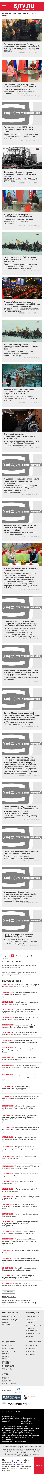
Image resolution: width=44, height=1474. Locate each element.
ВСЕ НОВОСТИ (8, 1292)
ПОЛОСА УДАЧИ (8, 1366)
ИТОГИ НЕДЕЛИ (32, 1320)
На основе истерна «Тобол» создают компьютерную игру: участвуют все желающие (20, 259)
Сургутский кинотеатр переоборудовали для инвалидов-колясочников (19, 436)
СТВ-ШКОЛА (7, 1369)
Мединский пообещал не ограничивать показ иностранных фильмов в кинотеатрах (21, 481)
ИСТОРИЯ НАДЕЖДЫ (6, 1357)
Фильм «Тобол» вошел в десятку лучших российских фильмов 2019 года (22, 303)
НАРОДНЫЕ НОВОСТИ (6, 1362)
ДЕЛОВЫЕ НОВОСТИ (11, 961)
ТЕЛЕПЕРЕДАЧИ (32, 1313)
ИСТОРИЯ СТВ (31, 1345)
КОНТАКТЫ (30, 1354)
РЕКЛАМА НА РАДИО (10, 1320)
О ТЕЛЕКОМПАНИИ (33, 1341)
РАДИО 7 (5, 1378)
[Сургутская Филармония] (19, 1390)
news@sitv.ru (26, 1422)
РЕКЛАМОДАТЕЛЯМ (10, 1313)
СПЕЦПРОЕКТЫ (8, 1341)
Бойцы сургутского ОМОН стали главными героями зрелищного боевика (18, 129)
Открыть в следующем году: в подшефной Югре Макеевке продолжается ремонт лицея (19, 1206)
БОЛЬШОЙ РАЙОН (33, 1333)
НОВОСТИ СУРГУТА (33, 1317)
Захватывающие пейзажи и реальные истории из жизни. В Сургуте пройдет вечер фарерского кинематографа (21, 672)
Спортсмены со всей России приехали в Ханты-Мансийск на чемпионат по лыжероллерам (19, 1241)
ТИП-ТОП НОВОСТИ (33, 1326)
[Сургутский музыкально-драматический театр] (19, 1404)
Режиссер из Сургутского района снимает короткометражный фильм (20, 86)
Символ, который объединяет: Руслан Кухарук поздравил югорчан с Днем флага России (20, 1050)
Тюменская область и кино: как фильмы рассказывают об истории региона (20, 174)
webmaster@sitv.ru (28, 1418)
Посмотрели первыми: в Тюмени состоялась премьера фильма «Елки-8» (22, 45)
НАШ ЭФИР (6, 1381)
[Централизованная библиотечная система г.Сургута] (12, 1397)
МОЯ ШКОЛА (7, 1345)
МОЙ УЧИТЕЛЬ (8, 1348)
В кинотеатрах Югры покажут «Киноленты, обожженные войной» (20, 893)
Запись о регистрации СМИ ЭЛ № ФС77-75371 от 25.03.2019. (25, 1447)
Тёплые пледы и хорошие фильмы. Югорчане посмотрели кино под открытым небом (20, 528)
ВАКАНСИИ (30, 1351)
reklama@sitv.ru (27, 1420)
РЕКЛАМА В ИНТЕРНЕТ (6, 1324)
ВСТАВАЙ (29, 1323)
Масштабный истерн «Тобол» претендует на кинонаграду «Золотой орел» (21, 347)
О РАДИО (6, 1374)
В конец (6, 959)
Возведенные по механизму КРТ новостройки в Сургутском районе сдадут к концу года (19, 1077)
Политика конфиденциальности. (14, 1441)
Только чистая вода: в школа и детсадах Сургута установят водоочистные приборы (19, 1118)
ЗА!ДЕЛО (29, 1336)
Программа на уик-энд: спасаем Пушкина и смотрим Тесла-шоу (18, 936)
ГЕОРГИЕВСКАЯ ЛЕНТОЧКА (8, 1352)
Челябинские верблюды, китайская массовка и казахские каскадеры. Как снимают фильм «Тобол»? (21, 809)
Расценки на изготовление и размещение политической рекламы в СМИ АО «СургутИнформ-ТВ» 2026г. (20, 1303)
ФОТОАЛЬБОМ (31, 1348)
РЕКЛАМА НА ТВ (8, 1317)
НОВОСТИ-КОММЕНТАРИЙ (32, 1329)
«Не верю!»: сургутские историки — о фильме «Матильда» (21, 569)
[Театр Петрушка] (5, 1404)
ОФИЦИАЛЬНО (9, 1297)
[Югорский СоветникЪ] (30, 1397)
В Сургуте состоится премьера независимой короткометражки (18, 216)
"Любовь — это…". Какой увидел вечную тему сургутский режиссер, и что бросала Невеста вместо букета (20, 623)
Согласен (39, 1465)
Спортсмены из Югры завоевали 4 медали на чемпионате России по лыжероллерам (20, 1224)
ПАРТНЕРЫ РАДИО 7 (10, 1384)
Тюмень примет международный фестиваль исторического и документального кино (19, 391)
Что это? (16, 1462)
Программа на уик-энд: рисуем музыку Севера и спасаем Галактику (21, 852)
